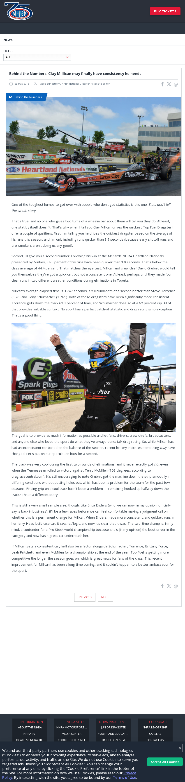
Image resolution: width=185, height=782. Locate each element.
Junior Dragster (113, 727)
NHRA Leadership (155, 727)
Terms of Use (124, 777)
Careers (155, 734)
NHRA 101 (30, 734)
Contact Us (155, 740)
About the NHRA (30, 727)
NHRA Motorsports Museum (72, 727)
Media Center (71, 734)
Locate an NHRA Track (31, 740)
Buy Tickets (165, 11)
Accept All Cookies (165, 762)
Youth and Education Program (114, 734)
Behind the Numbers (28, 97)
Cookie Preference (72, 740)
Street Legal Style (113, 740)
